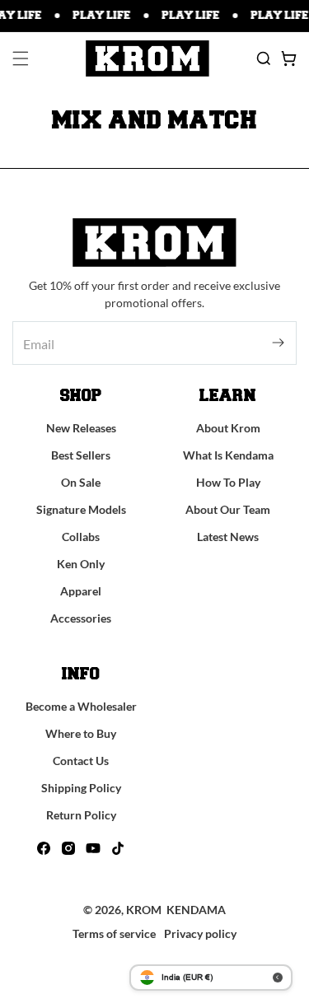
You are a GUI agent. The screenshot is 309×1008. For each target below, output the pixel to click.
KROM (144, 910)
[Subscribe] (278, 343)
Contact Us (81, 761)
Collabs (81, 537)
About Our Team (227, 509)
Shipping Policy (81, 788)
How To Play (228, 482)
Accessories (80, 618)
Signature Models (81, 509)
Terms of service (114, 933)
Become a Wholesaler (81, 706)
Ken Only (81, 564)
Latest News (228, 537)
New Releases (81, 428)
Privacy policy (200, 933)
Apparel (80, 591)
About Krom (228, 428)
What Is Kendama (228, 455)
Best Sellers (80, 455)
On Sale (81, 482)
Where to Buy (80, 733)
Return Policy (81, 815)
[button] (20, 58)
